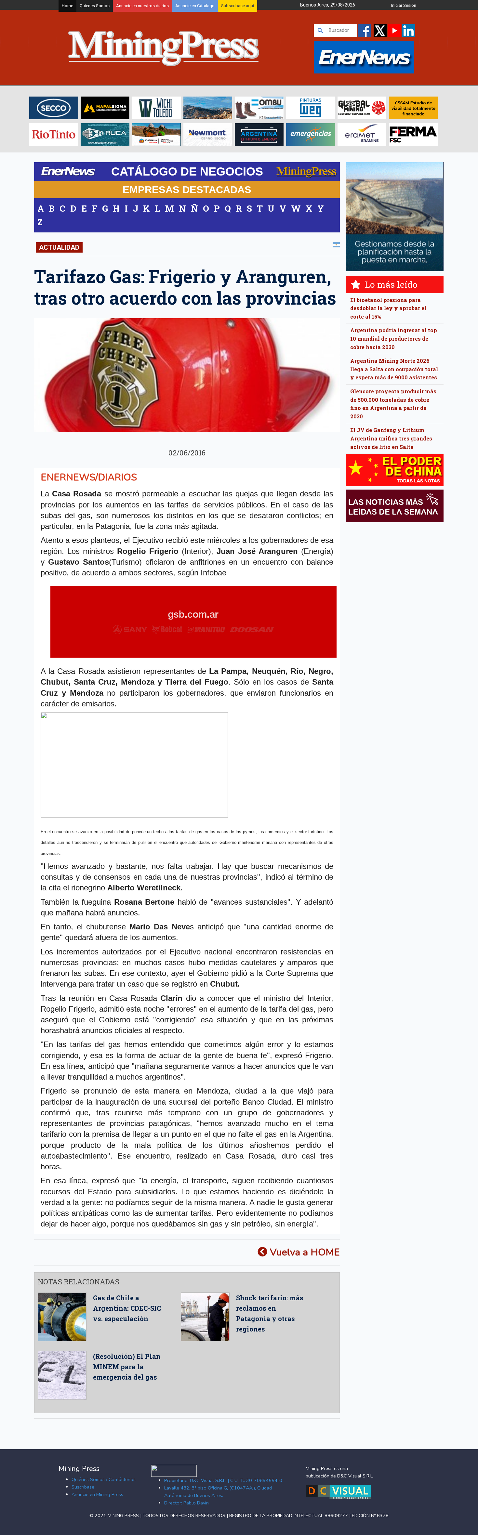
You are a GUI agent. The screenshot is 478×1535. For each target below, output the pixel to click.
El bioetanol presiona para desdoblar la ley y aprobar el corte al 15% (388, 308)
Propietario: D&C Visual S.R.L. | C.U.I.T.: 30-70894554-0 (223, 1480)
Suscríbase (83, 1487)
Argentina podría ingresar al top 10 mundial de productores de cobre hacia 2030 (393, 338)
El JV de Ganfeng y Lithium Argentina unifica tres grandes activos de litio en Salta (391, 438)
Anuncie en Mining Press (97, 1494)
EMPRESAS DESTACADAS (187, 189)
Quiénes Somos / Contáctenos (104, 1479)
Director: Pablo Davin (186, 1503)
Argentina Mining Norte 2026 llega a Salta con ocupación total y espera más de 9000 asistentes (394, 369)
